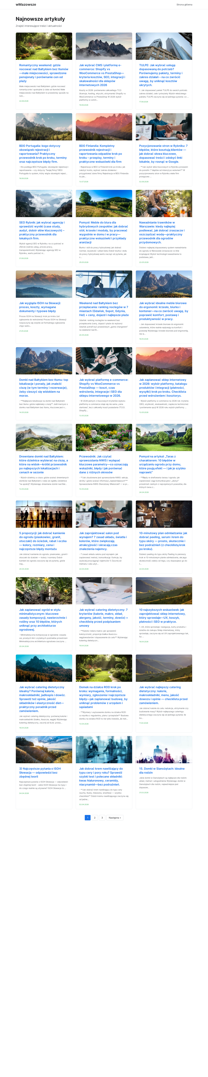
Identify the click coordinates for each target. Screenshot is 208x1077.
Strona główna (184, 4)
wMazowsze (26, 4)
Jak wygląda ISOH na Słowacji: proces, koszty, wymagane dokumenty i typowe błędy (40, 307)
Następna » (115, 817)
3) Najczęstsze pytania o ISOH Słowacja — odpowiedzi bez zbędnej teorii (40, 772)
